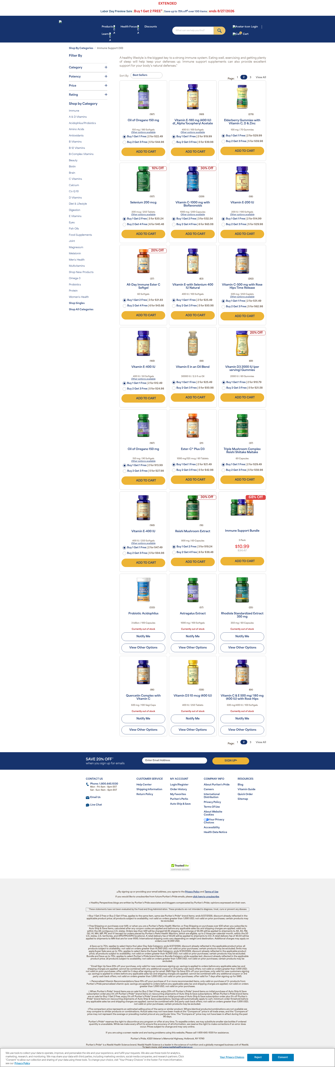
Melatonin (75, 253)
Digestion (74, 210)
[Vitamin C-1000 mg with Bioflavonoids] (193, 179)
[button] (153, 869)
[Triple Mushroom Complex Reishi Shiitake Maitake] (242, 425)
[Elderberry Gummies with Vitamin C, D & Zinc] (242, 96)
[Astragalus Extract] (193, 589)
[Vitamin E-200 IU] (242, 179)
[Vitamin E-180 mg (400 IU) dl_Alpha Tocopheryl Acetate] (193, 96)
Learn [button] (105, 34)
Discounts (150, 27)
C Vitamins (75, 179)
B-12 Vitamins (77, 148)
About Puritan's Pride (217, 785)
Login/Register (179, 785)
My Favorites (178, 794)
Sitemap (243, 799)
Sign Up (231, 760)
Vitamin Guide (246, 789)
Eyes (72, 222)
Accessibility (212, 827)
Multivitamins (77, 266)
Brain (72, 173)
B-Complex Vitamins (81, 154)
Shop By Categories (81, 48)
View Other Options (143, 647)
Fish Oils (74, 229)
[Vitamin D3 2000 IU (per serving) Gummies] (242, 343)
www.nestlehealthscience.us (177, 1047)
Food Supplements (80, 235)
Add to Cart (146, 152)
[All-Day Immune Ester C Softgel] (143, 261)
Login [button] (254, 27)
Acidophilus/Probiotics (82, 123)
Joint (72, 241)
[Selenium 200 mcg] (143, 179)
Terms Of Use (212, 807)
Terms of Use (211, 892)
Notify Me (143, 636)
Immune (74, 111)
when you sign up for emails (105, 761)
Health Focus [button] (129, 27)
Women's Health (79, 297)
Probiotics (75, 284)
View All (261, 77)
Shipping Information (149, 789)
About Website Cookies (213, 813)
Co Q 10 (74, 191)
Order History (178, 789)
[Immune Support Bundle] (242, 507)
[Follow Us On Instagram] (167, 843)
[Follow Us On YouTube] (175, 843)
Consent (283, 1057)
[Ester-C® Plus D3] (193, 425)
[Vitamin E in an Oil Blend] (193, 343)
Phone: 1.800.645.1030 (104, 784)
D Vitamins (75, 198)
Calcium (74, 185)
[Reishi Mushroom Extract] (193, 507)
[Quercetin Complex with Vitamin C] (143, 672)
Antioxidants (76, 135)
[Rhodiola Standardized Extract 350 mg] (242, 589)
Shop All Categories (81, 309)
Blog (240, 785)
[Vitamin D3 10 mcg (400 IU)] (193, 672)
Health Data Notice (215, 832)
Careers (209, 789)
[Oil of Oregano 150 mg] (143, 96)
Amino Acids (76, 129)
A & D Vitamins (78, 117)
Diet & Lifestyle (78, 204)
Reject (258, 1057)
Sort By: (124, 76)
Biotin (72, 166)
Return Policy (144, 794)
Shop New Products (81, 272)
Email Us (95, 797)
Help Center (144, 785)
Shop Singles (77, 303)
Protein (73, 291)
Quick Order (245, 794)
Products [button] (107, 27)
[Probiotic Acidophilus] (143, 589)
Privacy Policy (212, 802)
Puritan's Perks (179, 799)
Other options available (143, 133)
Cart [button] (244, 34)
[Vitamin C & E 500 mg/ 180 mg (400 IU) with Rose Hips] (242, 672)
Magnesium (76, 247)
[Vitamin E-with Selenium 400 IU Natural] (193, 261)
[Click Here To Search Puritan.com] (219, 31)
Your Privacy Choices (214, 821)
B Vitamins (75, 142)
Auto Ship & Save (180, 804)
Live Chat (96, 805)
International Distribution (212, 796)
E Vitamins (75, 216)
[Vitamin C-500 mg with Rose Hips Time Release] (242, 261)
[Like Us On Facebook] (159, 843)
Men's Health (77, 260)
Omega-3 (74, 278)
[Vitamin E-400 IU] (143, 343)
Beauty (73, 160)
